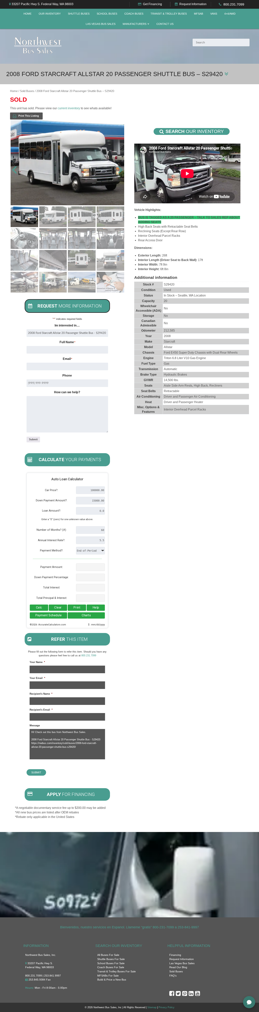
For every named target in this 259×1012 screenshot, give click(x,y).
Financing (175, 954)
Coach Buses (133, 13)
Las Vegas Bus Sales (100, 24)
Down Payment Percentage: (51, 577)
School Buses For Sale (111, 963)
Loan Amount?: (51, 510)
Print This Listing (28, 115)
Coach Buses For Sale (110, 967)
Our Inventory (50, 13)
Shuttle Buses (78, 13)
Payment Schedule (48, 615)
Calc (39, 607)
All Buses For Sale (108, 954)
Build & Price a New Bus (111, 979)
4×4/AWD (229, 13)
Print (76, 607)
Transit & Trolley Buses (169, 13)
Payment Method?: (51, 550)
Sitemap (151, 1007)
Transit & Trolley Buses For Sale (116, 971)
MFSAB (198, 13)
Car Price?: (51, 490)
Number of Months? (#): (52, 530)
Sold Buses (27, 91)
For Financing (71, 794)
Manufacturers (134, 24)
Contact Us (164, 24)
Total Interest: (51, 587)
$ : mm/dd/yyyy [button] (96, 624)
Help (96, 607)
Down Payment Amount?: (51, 500)
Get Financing (152, 4)
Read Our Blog (178, 967)
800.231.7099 (233, 4)
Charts (86, 615)
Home (27, 13)
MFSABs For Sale (108, 975)
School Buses (107, 13)
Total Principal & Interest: (51, 598)
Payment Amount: (51, 567)
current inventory (69, 108)
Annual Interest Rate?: (51, 540)
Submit (33, 439)
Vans (213, 13)
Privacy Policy (166, 1007)
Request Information (192, 4)
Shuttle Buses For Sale (111, 959)
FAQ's (173, 975)
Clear (58, 607)
